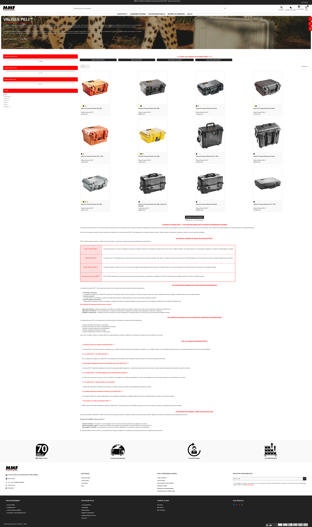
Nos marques (84, 483)
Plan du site (84, 518)
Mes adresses (160, 507)
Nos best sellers (85, 480)
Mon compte (160, 504)
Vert (6, 102)
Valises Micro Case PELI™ (175, 60)
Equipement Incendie (138, 14)
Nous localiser (11, 478)
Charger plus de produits (194, 217)
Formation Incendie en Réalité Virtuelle (166, 491)
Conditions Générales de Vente (88, 515)
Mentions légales (250, 484)
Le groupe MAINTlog (86, 504)
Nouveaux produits (85, 477)
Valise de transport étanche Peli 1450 (91, 204)
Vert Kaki (8, 96)
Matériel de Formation (176, 14)
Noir (7, 100)
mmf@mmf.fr (11, 488)
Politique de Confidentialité (87, 512)
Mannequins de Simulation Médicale (165, 488)
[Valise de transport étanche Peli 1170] (210, 87)
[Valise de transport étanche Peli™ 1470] (268, 183)
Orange (8, 106)
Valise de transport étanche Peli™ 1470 (265, 204)
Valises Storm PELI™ (137, 60)
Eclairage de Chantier (162, 485)
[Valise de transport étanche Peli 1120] (95, 87)
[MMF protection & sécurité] (12, 8)
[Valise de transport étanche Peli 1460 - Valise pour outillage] (153, 183)
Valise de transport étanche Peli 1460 (206, 204)
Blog (82, 485)
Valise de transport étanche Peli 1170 (206, 108)
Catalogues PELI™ (11, 507)
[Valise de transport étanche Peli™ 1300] (95, 135)
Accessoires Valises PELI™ (213, 60)
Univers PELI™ (122, 14)
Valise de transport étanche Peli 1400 (149, 156)
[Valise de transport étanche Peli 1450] (95, 183)
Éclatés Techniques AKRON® (14, 510)
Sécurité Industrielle (156, 14)
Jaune (7, 98)
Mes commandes (161, 510)
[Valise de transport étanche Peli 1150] (153, 87)
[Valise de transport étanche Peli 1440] (268, 135)
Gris (6, 104)
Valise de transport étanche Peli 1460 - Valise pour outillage (153, 205)
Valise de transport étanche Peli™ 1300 (92, 156)
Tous (6, 94)
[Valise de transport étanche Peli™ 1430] (210, 135)
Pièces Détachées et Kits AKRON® (165, 483)
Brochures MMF (11, 504)
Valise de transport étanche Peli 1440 (264, 156)
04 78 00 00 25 (11, 485)
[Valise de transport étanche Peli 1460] (210, 183)
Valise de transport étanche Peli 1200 (264, 108)
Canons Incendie (161, 480)
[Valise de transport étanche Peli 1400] (153, 135)
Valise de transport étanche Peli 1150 (149, 108)
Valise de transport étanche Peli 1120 (91, 108)
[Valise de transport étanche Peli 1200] (268, 87)
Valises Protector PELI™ (98, 60)
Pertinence (305, 66)
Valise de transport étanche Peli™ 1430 (207, 156)
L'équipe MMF (84, 507)
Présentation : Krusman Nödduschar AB (16, 512)
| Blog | (189, 14)
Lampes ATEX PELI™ (162, 477)
